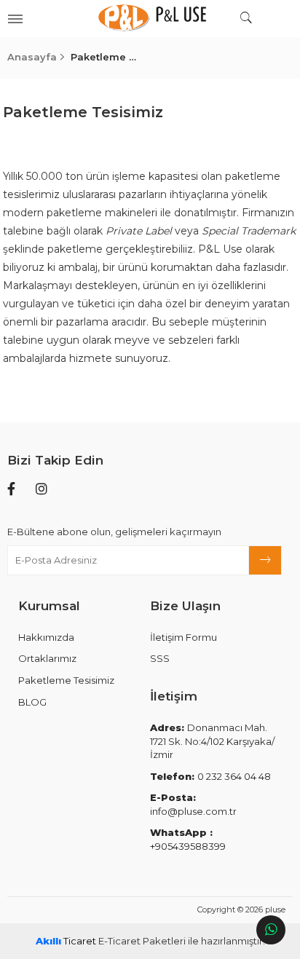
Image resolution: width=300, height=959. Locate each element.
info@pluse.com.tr (193, 804)
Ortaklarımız (47, 658)
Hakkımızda (46, 637)
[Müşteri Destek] (270, 929)
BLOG (32, 702)
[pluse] (149, 18)
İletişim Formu (183, 637)
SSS (160, 658)
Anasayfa (32, 57)
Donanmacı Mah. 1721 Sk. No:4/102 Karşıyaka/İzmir (212, 741)
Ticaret (66, 941)
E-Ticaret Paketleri (142, 941)
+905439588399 (188, 839)
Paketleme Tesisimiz (66, 680)
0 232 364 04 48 (210, 776)
